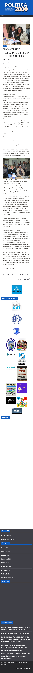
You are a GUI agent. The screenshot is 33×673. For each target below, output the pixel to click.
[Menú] (2, 16)
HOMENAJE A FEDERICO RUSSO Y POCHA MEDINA (15, 633)
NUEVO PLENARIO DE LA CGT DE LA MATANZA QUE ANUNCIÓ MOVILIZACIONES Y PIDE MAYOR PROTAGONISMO (15, 656)
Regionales (4, 570)
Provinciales (4, 566)
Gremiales (4, 551)
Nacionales (4, 559)
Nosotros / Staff (6, 536)
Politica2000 (14, 662)
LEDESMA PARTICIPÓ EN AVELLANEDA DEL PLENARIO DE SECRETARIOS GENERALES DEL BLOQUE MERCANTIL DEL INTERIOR (14, 648)
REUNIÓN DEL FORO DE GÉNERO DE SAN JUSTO (16, 275)
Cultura (3, 548)
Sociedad (4, 574)
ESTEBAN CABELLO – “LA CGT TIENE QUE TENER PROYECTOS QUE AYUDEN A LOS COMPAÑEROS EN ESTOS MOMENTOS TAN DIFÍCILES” (15, 639)
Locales (5, 45)
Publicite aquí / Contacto (8, 539)
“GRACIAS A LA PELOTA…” (23, 279)
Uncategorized (5, 577)
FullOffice (28, 668)
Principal (4, 563)
